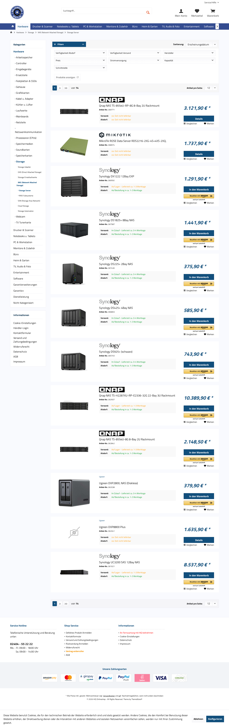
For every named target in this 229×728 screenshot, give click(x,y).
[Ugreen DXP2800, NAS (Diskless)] (74, 493)
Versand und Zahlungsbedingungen (25, 339)
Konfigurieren (215, 719)
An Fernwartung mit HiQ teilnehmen (136, 632)
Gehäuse (20, 87)
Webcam (20, 216)
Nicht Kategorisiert (23, 303)
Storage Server (25, 190)
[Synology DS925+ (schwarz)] (74, 361)
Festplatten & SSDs (26, 81)
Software (18, 278)
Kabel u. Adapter (24, 99)
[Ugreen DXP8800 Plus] (74, 532)
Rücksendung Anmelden (77, 643)
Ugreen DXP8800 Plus (112, 527)
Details (199, 119)
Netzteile (20, 122)
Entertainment (21, 272)
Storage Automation (25, 211)
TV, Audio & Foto (22, 266)
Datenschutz (20, 351)
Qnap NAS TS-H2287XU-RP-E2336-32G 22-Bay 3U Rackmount (137, 395)
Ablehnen (198, 719)
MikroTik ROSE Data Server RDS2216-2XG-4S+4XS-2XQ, (132, 141)
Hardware (18, 51)
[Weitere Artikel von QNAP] (137, 99)
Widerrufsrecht (21, 346)
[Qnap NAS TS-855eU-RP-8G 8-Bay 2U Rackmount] (74, 111)
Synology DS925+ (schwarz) (115, 351)
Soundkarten (22, 150)
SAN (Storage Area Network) (28, 200)
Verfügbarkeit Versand (120, 53)
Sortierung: (178, 44)
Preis (58, 60)
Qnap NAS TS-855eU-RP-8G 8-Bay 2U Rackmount (129, 105)
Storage (20, 161)
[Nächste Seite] (60, 87)
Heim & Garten (21, 260)
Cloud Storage (23, 205)
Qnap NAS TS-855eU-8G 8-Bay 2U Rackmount (127, 439)
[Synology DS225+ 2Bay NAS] (74, 273)
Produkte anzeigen (65, 77)
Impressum (19, 361)
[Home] (12, 26)
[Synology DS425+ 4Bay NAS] (74, 317)
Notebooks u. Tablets (24, 236)
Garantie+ (18, 291)
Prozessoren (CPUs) (25, 138)
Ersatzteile (21, 75)
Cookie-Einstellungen (24, 323)
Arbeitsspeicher (24, 57)
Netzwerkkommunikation (28, 132)
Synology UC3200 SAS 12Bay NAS (119, 562)
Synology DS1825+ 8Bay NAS (116, 220)
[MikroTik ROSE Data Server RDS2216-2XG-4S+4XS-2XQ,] (74, 146)
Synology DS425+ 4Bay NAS (116, 308)
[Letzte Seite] (66, 87)
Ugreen (102, 476)
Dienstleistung (21, 297)
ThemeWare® (136, 699)
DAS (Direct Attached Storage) (29, 172)
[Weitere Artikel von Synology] (137, 170)
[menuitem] (210, 2)
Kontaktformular (22, 333)
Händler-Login (21, 328)
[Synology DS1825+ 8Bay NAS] (74, 230)
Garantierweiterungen (25, 284)
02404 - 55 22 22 (21, 644)
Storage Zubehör (24, 167)
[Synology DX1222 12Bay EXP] (74, 186)
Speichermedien (24, 144)
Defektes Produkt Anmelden (79, 632)
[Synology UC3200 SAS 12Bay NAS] (74, 572)
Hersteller (169, 53)
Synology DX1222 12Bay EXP (116, 176)
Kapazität (169, 60)
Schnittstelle (61, 67)
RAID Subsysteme (26, 195)
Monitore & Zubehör (24, 248)
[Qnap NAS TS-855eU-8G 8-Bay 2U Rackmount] (74, 449)
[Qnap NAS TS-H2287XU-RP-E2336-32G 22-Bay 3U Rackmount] (74, 405)
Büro (16, 254)
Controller (21, 63)
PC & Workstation (22, 242)
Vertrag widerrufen (75, 651)
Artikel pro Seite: (195, 88)
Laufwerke (21, 110)
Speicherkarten (23, 155)
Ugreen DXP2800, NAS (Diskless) (118, 483)
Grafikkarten (22, 93)
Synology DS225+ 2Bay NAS (116, 264)
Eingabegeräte (23, 69)
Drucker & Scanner (23, 230)
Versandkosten (109, 695)
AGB (15, 356)
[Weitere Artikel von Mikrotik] (137, 135)
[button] (199, 197)
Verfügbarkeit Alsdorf (65, 53)
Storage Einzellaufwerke (27, 177)
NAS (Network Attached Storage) (27, 184)
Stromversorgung (118, 60)
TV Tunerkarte (23, 222)
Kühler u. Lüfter (24, 104)
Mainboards (21, 116)
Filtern (60, 44)
